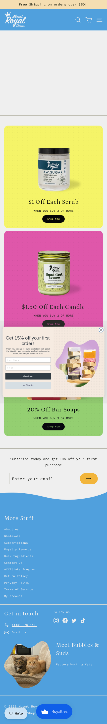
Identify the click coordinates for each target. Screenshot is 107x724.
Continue (28, 376)
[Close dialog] (101, 330)
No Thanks (28, 385)
